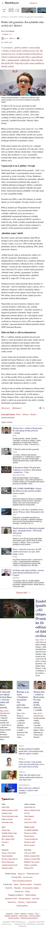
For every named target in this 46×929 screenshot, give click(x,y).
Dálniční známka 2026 (31, 856)
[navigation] (2, 3)
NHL (3, 845)
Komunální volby (7, 822)
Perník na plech (29, 845)
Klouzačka (17, 888)
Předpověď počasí (33, 874)
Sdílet (14, 38)
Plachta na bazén (26, 884)
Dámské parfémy (24, 898)
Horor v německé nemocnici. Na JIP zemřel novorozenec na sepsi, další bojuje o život (27, 551)
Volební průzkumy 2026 (10, 810)
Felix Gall (27, 819)
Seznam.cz (33, 3)
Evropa (15, 452)
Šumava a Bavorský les (10, 859)
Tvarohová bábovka (31, 839)
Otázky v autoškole (30, 865)
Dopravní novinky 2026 (32, 859)
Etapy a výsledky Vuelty (32, 810)
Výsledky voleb (7, 813)
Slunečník (9, 888)
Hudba (15, 496)
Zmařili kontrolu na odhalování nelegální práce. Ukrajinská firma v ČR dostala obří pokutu (28, 530)
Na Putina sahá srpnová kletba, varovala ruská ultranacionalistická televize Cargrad (28, 572)
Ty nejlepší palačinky (31, 830)
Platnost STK (28, 868)
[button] (23, 83)
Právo (3, 31)
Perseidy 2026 (16, 877)
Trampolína (37, 884)
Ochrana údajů (35, 916)
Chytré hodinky (31, 902)
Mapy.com (21, 874)
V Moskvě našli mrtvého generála (26, 449)
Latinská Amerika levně (9, 865)
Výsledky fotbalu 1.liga (9, 833)
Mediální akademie (11, 916)
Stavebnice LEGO (11, 898)
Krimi (14, 436)
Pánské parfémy (22, 906)
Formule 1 (5, 842)
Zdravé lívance (29, 836)
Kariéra (30, 914)
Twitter (16, 914)
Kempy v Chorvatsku (9, 853)
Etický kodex (23, 916)
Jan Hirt (27, 813)
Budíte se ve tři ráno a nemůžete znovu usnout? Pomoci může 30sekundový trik (28, 510)
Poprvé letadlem (7, 856)
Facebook (9, 914)
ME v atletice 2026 (8, 839)
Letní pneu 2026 (29, 853)
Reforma (26, 414)
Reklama (24, 914)
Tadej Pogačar (29, 816)
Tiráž (36, 914)
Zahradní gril (19, 891)
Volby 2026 (5, 807)
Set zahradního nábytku (31, 888)
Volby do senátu (7, 819)
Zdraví (15, 514)
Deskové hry (12, 902)
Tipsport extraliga (7, 836)
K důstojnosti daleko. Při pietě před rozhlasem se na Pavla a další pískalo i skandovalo (27, 469)
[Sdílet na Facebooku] (40, 408)
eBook (6, 38)
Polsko (18, 414)
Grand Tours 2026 (30, 822)
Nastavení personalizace (29, 918)
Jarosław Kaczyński (7, 417)
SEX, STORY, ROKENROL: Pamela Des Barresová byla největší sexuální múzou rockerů (27, 490)
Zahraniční (16, 578)
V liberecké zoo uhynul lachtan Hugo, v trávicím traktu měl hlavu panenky (6, 699)
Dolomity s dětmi (7, 868)
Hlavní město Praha (19, 475)
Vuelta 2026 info (29, 807)
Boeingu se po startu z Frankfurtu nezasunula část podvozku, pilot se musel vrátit (23, 700)
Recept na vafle (29, 842)
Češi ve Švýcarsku (8, 862)
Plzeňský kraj (17, 536)
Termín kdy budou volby (10, 816)
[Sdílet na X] (44, 408)
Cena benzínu (28, 877)
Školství (33, 414)
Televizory (21, 902)
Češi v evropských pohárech (22, 881)
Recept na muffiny (30, 833)
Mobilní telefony (30, 895)
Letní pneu (35, 898)
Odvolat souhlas (13, 918)
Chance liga (6, 830)
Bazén (16, 884)
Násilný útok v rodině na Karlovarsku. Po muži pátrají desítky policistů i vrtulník (28, 430)
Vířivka (27, 891)
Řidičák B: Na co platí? (32, 862)
